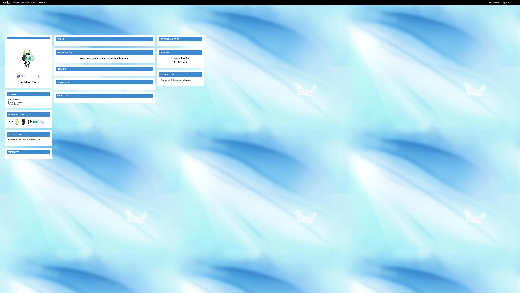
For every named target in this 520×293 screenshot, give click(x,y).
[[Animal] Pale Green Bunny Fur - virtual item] (17, 124)
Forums (25, 2)
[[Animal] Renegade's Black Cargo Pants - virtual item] (29, 124)
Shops (15, 2)
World (34, 2)
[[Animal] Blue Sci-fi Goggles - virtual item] (35, 124)
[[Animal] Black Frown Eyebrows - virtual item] (11, 124)
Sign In (506, 2)
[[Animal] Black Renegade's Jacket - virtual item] (23, 124)
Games (43, 2)
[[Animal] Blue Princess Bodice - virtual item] (42, 124)
